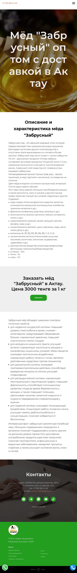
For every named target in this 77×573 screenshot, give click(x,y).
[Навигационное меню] (73, 3)
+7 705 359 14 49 (9, 3)
